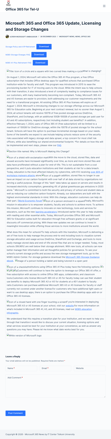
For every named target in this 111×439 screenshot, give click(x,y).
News (77, 36)
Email (45, 368)
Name (11, 368)
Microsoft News (66, 36)
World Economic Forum (30, 200)
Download (44, 46)
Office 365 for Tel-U (22, 9)
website (70, 305)
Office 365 (85, 36)
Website (80, 368)
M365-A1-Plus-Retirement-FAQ (18, 63)
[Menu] (104, 6)
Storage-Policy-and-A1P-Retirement (20, 47)
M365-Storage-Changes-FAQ (18, 55)
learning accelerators (46, 211)
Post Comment (15, 413)
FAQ (59, 145)
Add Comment (15, 377)
